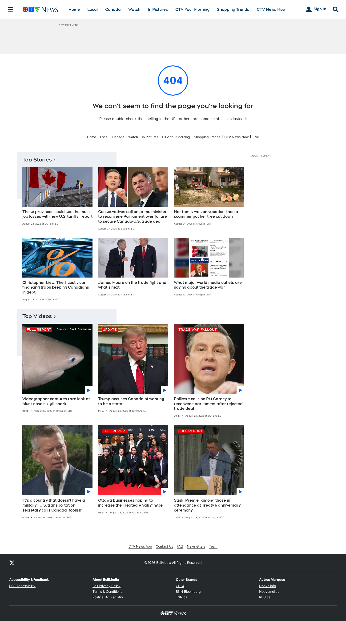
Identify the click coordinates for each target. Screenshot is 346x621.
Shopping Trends (233, 9)
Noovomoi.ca (269, 591)
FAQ (180, 546)
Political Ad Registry (108, 597)
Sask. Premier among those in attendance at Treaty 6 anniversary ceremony (207, 505)
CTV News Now (271, 9)
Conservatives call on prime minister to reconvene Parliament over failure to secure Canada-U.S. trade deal (132, 217)
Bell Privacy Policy (107, 586)
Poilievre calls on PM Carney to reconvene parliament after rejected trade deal (208, 404)
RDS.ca (264, 597)
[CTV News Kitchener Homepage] (40, 9)
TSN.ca (181, 597)
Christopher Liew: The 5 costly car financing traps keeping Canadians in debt (55, 287)
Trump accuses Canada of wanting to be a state (131, 401)
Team (213, 546)
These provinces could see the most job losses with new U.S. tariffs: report (57, 214)
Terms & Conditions (107, 591)
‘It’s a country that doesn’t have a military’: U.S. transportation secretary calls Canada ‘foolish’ (53, 505)
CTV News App (140, 546)
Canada (113, 9)
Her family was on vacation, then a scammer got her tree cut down (206, 214)
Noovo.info (267, 586)
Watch (134, 9)
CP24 (180, 586)
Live (256, 137)
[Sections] (10, 9)
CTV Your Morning (192, 9)
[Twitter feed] (12, 562)
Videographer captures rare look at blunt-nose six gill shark (56, 401)
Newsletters (196, 546)
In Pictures (158, 9)
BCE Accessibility (22, 586)
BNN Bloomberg (188, 591)
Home (74, 9)
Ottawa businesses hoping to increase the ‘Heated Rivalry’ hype (130, 503)
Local (92, 9)
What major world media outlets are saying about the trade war (208, 285)
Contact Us (164, 546)
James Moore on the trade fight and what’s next (132, 285)
